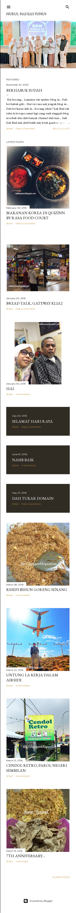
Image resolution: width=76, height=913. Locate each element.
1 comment (22, 861)
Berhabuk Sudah (24, 90)
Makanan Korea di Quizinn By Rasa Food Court (35, 215)
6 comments (23, 595)
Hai (10, 388)
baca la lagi (61, 128)
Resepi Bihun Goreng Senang (36, 589)
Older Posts (61, 877)
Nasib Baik (23, 459)
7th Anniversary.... (25, 855)
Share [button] (9, 128)
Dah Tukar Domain (33, 498)
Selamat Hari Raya (32, 421)
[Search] (67, 6)
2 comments (23, 394)
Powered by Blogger (41, 900)
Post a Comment (25, 128)
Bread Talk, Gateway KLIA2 (34, 303)
